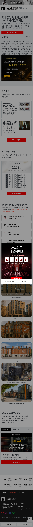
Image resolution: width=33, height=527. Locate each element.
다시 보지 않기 (9, 281)
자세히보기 (16, 278)
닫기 (24, 281)
